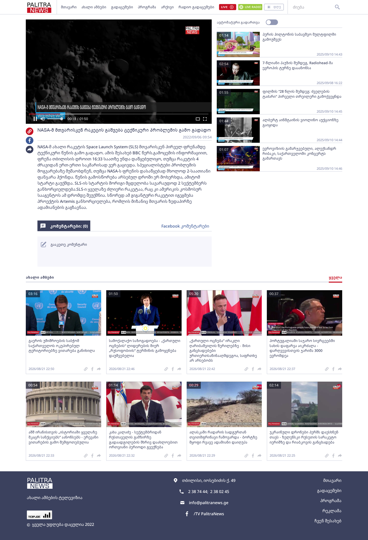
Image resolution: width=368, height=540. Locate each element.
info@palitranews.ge (208, 502)
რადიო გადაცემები (196, 7)
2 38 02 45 (219, 491)
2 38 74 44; (198, 491)
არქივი (167, 7)
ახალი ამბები (93, 7)
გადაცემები (122, 7)
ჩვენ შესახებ (327, 521)
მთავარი (69, 7)
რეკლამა (331, 510)
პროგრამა (147, 7)
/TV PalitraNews (209, 514)
